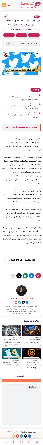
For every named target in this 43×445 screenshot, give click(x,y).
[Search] (29, 442)
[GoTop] (6, 442)
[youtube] (17, 436)
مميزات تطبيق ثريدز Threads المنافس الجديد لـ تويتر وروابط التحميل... (31, 365)
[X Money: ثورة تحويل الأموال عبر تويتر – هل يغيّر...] (31, 330)
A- (34, 35)
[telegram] (21, 436)
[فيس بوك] (27, 302)
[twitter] (25, 436)
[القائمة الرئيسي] (9, 5)
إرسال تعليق (33, 387)
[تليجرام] (19, 302)
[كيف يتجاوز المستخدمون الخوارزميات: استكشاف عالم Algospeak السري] (11, 330)
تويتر (36, 17)
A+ (21, 35)
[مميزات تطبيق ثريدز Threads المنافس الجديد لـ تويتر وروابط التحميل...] (31, 353)
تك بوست (12, 432)
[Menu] (21, 442)
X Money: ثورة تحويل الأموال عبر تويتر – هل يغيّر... (33, 342)
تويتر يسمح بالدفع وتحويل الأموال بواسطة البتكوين (12, 364)
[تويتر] (23, 302)
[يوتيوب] (16, 302)
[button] (31, 275)
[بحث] (4, 5)
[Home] (37, 442)
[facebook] (29, 436)
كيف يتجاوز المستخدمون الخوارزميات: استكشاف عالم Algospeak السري (12, 342)
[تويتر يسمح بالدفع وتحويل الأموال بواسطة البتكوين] (11, 353)
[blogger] (13, 436)
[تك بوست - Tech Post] (30, 5)
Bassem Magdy (26, 25)
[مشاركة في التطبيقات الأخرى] (12, 275)
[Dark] (14, 442)
